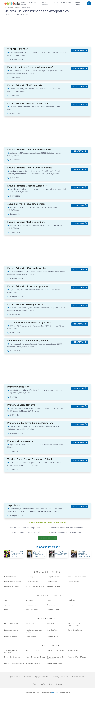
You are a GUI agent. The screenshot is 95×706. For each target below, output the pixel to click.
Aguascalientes (31, 605)
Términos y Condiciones (60, 677)
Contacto (27, 677)
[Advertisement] (47, 30)
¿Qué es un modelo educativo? (11, 651)
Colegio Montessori (53, 577)
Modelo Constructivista (12, 657)
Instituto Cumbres (10, 577)
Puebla (49, 600)
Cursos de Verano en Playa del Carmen (56, 658)
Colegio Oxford (52, 582)
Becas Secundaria (10, 637)
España (42, 684)
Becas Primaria (31, 637)
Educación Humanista (33, 650)
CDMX (6, 600)
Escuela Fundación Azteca (35, 586)
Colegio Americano (32, 582)
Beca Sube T (51, 623)
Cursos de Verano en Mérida (35, 657)
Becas (55, 2)
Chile (50, 684)
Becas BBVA (30, 623)
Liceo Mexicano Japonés (12, 582)
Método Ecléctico (74, 650)
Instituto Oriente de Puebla (77, 577)
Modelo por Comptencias (55, 650)
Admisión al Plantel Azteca (77, 657)
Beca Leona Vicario (11, 630)
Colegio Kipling (31, 577)
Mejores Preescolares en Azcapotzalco (67, 527)
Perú (34, 684)
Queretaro (8, 605)
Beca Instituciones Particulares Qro (74, 624)
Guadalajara (72, 600)
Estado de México (32, 610)
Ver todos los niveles (47, 538)
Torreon (70, 605)
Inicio (6, 7)
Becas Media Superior (75, 630)
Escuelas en (11, 7)
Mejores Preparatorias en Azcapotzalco (25, 532)
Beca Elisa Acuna (52, 630)
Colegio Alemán (73, 582)
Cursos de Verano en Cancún (14, 664)
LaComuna (54, 692)
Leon (6, 610)
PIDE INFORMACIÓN (80, 50)
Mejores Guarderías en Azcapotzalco (66, 532)
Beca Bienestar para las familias (34, 631)
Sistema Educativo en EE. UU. (35, 664)
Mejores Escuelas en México (29, 3)
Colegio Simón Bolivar (11, 586)
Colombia (59, 684)
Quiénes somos (15, 677)
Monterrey (29, 600)
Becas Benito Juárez (11, 623)
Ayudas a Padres (78, 3)
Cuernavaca (51, 605)
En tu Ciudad (45, 3)
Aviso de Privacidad (78, 677)
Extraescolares (66, 2)
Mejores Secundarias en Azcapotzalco (24, 527)
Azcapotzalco (17, 7)
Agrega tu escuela (41, 677)
